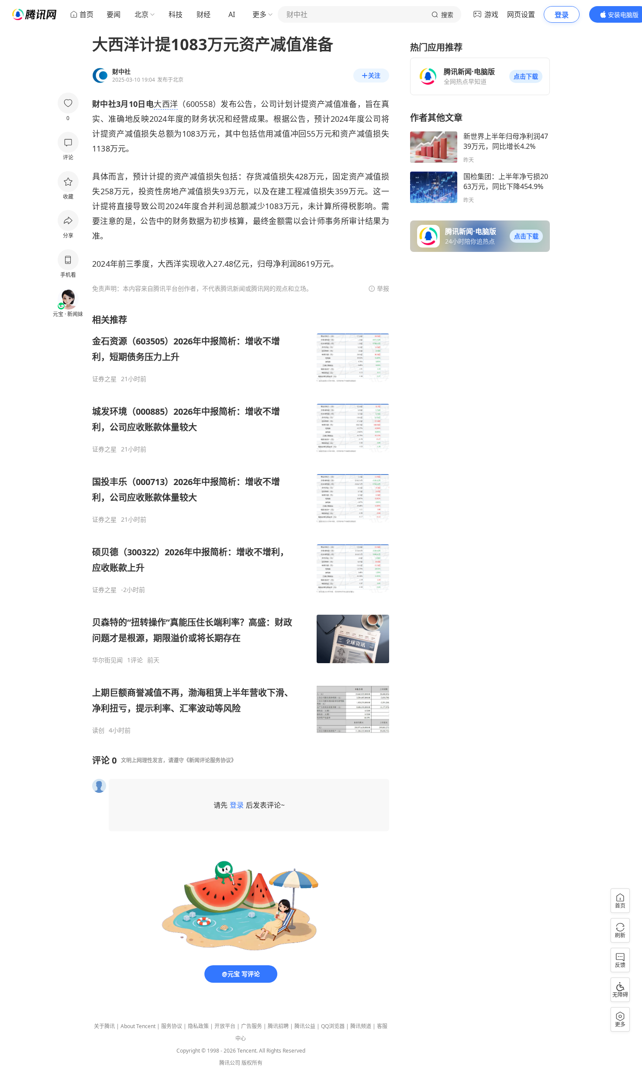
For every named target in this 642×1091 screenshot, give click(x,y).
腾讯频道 (360, 1026)
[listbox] (240, 524)
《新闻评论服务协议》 (210, 760)
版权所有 (252, 1063)
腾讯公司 (229, 1063)
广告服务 (251, 1026)
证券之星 (104, 379)
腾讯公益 (304, 1026)
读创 (98, 730)
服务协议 (171, 1026)
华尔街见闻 (107, 660)
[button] (525, 76)
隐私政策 (198, 1026)
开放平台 (224, 1026)
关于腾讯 (104, 1026)
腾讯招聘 (278, 1026)
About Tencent (138, 1026)
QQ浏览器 (333, 1026)
